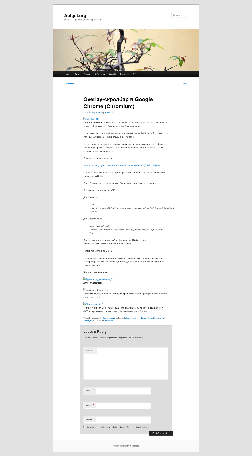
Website (88, 419)
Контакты (124, 74)
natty (134, 318)
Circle (77, 74)
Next (185, 83)
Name (89, 390)
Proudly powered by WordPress (126, 445)
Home (67, 74)
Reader (87, 74)
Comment (90, 350)
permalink (109, 320)
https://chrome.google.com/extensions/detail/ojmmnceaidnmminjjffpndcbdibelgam (122, 165)
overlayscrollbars (145, 318)
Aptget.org (75, 15)
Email (89, 405)
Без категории (109, 318)
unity (162, 318)
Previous (69, 83)
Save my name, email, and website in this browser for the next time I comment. (118, 427)
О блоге (136, 74)
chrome (128, 318)
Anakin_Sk (109, 112)
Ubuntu (156, 318)
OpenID (112, 74)
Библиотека (99, 74)
